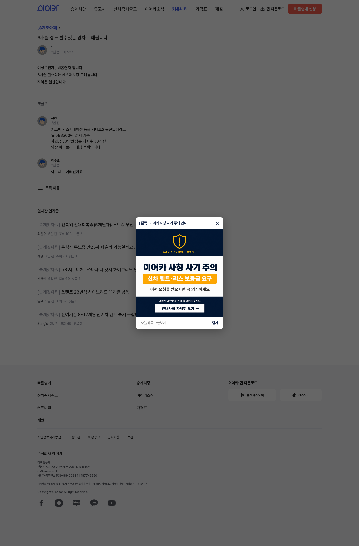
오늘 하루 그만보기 (153, 323)
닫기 (215, 323)
